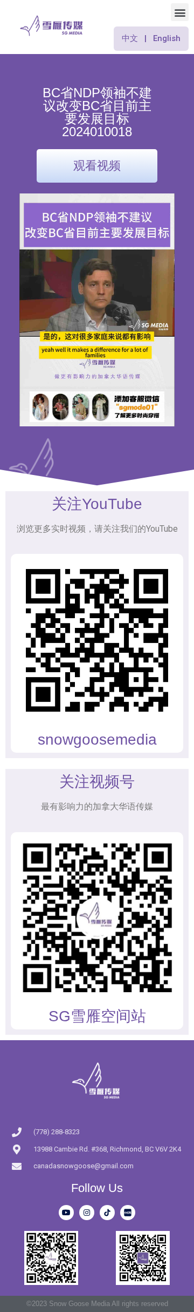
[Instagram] (86, 1212)
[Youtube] (66, 1212)
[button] (180, 12)
